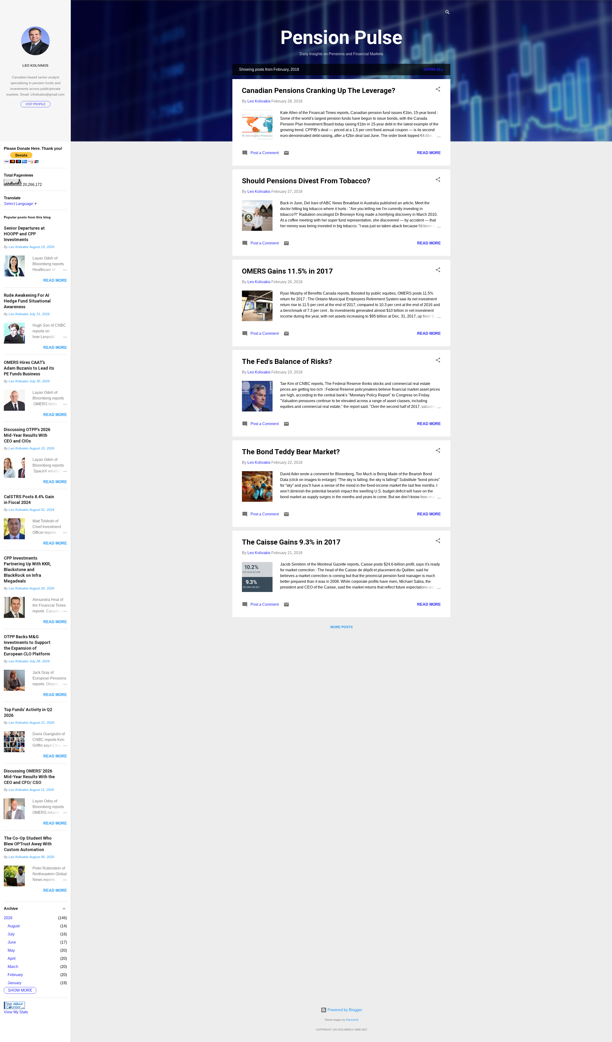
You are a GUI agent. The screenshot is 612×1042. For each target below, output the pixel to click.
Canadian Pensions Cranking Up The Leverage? (318, 90)
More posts (341, 627)
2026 (8, 918)
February (15, 975)
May (11, 950)
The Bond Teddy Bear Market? (291, 452)
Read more (429, 153)
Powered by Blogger (344, 1010)
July (11, 934)
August (14, 926)
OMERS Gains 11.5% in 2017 (287, 271)
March (13, 967)
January (14, 983)
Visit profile (35, 104)
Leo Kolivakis (35, 65)
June (12, 942)
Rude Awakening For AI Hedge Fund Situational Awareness (27, 301)
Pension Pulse (341, 37)
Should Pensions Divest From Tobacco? (306, 181)
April (12, 958)
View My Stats (16, 1012)
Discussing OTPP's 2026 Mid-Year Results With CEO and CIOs (27, 435)
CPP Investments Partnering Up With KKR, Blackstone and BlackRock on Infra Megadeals (27, 569)
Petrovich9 (352, 1019)
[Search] (447, 13)
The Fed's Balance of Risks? (287, 361)
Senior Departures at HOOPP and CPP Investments (24, 234)
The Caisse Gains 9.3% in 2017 (291, 542)
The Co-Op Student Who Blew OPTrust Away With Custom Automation (28, 844)
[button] (438, 90)
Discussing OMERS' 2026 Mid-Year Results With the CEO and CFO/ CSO (29, 776)
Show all (433, 69)
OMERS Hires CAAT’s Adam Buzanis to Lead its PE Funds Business (29, 368)
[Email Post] (286, 154)
